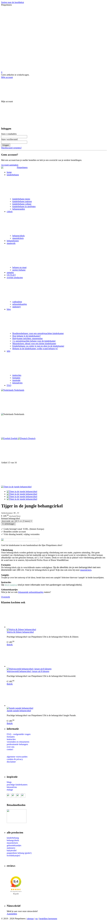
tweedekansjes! (13, 855)
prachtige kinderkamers (17, 784)
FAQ (9, 385)
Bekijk (10, 644)
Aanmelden (12, 914)
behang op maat (19, 267)
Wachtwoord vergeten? (11, 148)
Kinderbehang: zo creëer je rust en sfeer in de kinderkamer (38, 346)
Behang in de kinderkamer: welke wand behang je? (35, 348)
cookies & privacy (15, 759)
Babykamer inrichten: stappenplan (27, 338)
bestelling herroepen (48, 918)
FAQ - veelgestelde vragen (19, 734)
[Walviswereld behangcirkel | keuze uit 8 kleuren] (57, 657)
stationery (16, 307)
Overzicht (5, 597)
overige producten (15, 277)
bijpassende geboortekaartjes (30, 592)
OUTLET (11, 275)
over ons (10, 747)
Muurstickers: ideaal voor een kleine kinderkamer (34, 343)
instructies (16, 375)
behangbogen (13, 241)
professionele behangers (17, 744)
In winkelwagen (8, 524)
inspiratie (16, 380)
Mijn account (7, 77)
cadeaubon (17, 301)
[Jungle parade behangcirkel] (57, 696)
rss (36, 918)
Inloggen (5, 145)
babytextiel (11, 850)
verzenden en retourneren (18, 742)
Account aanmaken (9, 165)
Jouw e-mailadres (9, 134)
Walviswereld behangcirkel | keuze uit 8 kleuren (28, 671)
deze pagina (11, 585)
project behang (18, 270)
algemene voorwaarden (17, 756)
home (9, 172)
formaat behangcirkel (10, 518)
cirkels (10, 211)
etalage (10, 789)
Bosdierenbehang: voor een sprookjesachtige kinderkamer (38, 333)
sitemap (30, 918)
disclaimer (11, 762)
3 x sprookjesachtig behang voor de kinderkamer (34, 341)
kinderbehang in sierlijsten (24, 206)
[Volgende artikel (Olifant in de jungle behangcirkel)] (54, 474)
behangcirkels (18, 235)
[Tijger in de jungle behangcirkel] (16, 486)
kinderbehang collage (21, 204)
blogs (9, 782)
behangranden (18, 209)
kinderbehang (13, 175)
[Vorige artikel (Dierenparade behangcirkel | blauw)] (54, 450)
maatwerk (11, 243)
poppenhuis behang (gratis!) (19, 853)
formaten (16, 378)
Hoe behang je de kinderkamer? (26, 336)
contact (10, 749)
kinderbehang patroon (22, 201)
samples (10, 272)
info (8, 351)
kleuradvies (17, 383)
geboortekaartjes (19, 304)
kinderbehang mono (21, 199)
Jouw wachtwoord (9, 139)
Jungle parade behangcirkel (19, 710)
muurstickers (18, 238)
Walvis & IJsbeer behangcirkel (20, 632)
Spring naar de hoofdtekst (12, 2)
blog (9, 309)
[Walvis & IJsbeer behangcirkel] (57, 617)
